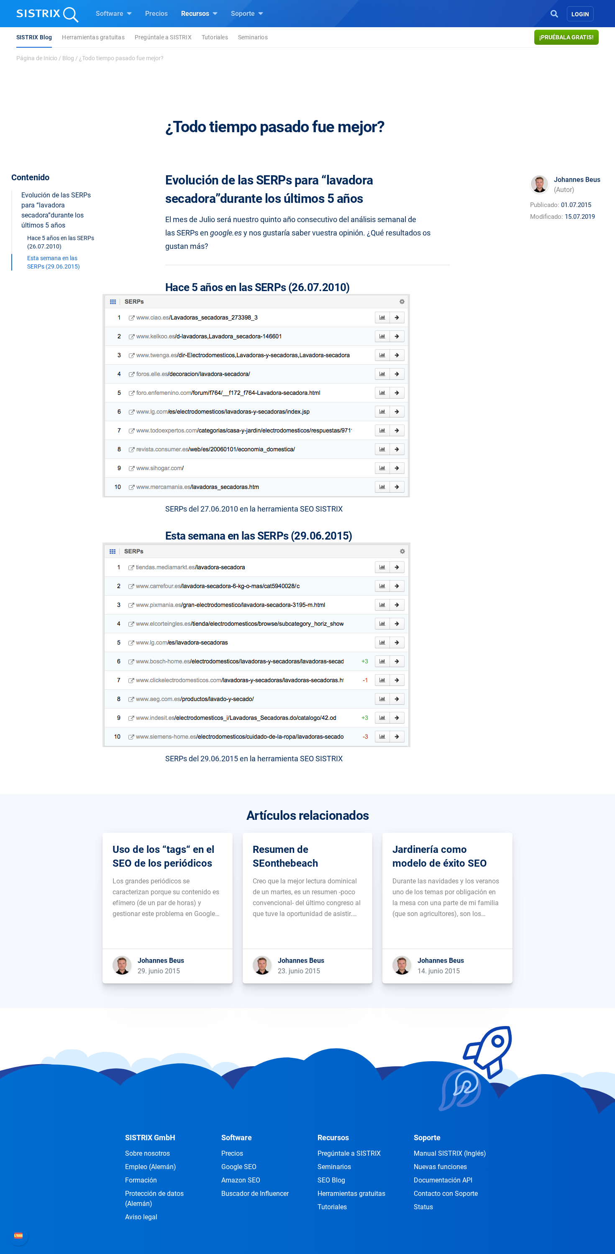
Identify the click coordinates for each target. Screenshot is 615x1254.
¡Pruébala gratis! (566, 37)
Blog (68, 58)
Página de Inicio (36, 58)
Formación (141, 1180)
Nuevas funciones (440, 1167)
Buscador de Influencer (255, 1194)
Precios (156, 14)
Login (580, 14)
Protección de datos (154, 1199)
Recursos (196, 14)
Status (423, 1207)
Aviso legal (141, 1217)
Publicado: (544, 205)
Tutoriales (215, 37)
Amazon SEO (240, 1180)
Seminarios (253, 37)
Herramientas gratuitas (93, 37)
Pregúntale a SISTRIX (163, 37)
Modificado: (546, 216)
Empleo (150, 1167)
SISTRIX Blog (34, 37)
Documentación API (443, 1180)
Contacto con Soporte (446, 1194)
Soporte (243, 14)
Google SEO (238, 1167)
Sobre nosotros (147, 1153)
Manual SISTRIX (450, 1153)
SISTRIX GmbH (150, 1137)
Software (110, 14)
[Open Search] (554, 13)
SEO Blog (331, 1180)
